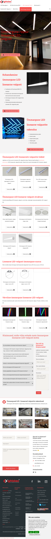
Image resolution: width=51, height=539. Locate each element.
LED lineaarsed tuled (27, 5)
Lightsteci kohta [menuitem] (18, 492)
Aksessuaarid (37, 5)
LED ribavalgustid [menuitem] (18, 495)
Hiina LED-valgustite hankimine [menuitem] (17, 514)
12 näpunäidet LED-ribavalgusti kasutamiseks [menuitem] (30, 501)
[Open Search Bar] (50, 9)
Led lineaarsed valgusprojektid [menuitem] (17, 508)
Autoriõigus (21, 526)
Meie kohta (15, 9)
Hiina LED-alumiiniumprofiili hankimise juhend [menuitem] (28, 504)
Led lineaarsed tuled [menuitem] (17, 504)
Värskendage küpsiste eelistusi (7, 538)
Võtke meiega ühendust (26, 9)
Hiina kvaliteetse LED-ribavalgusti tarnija (9, 531)
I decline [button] (36, 532)
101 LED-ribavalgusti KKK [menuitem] (29, 511)
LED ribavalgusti (4, 5)
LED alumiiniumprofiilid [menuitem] (18, 499)
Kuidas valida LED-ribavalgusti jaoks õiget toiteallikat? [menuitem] (29, 494)
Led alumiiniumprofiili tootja (19, 531)
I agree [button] (30, 532)
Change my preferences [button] (34, 534)
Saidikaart (18, 528)
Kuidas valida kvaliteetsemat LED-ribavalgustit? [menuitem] (29, 497)
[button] (10, 54)
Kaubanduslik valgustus (5, 9)
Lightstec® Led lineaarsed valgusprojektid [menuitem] (28, 508)
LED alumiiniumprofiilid (15, 5)
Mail (22, 528)
